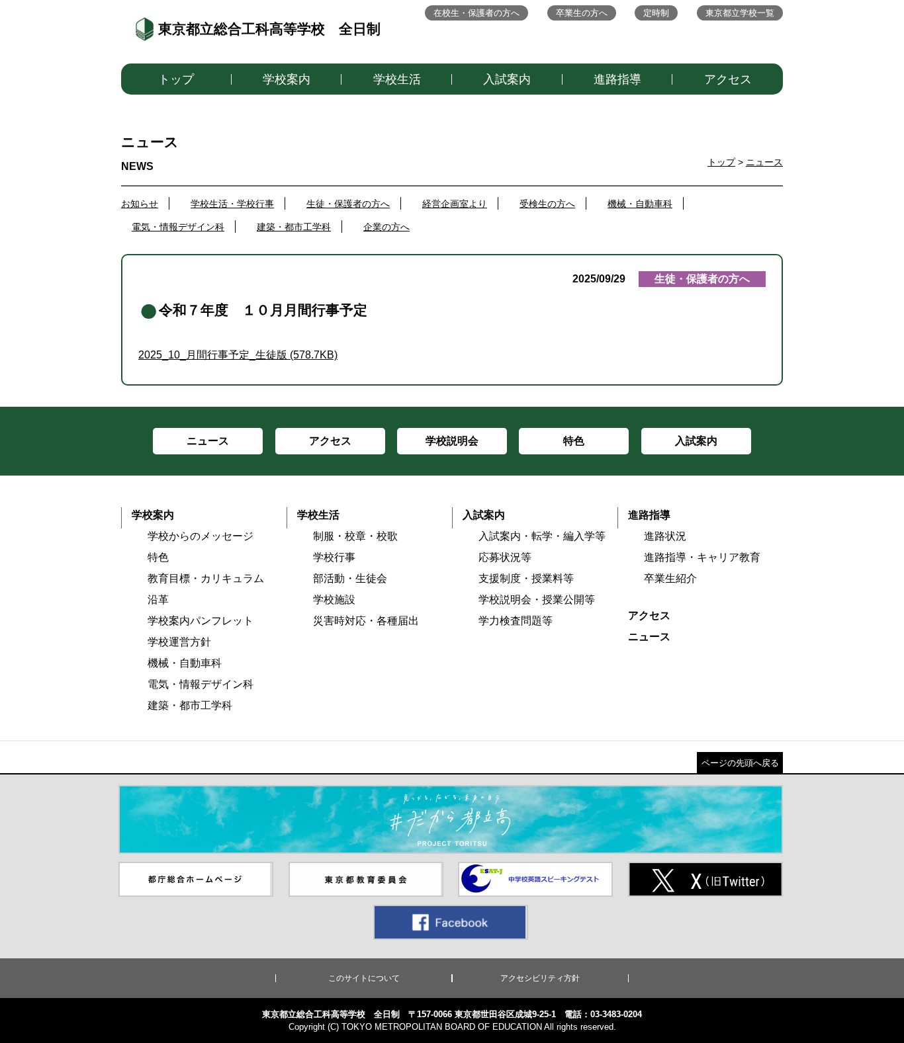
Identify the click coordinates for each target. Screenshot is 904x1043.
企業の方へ (386, 227)
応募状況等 (504, 557)
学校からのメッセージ (200, 536)
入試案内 (507, 79)
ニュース (764, 162)
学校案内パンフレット (200, 620)
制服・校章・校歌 (355, 536)
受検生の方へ (547, 203)
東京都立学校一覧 (739, 13)
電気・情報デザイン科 (178, 227)
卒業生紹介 (670, 578)
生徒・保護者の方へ (348, 203)
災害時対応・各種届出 (366, 620)
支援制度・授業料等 (526, 578)
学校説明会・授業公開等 (536, 599)
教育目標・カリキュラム (206, 578)
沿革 (158, 599)
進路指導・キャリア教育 (702, 557)
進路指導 (617, 79)
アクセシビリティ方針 (540, 978)
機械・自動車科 (640, 203)
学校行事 (334, 557)
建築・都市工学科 (294, 227)
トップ (176, 79)
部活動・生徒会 (350, 578)
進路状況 (665, 536)
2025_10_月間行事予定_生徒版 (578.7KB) (238, 354)
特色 (158, 557)
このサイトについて (364, 978)
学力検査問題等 (515, 620)
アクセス (728, 79)
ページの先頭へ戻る (740, 763)
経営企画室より (454, 203)
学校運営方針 (179, 641)
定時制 (656, 13)
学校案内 (286, 79)
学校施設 (334, 599)
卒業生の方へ (582, 13)
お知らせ (139, 203)
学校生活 (397, 79)
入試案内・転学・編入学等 (542, 536)
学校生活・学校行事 (232, 203)
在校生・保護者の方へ (476, 13)
